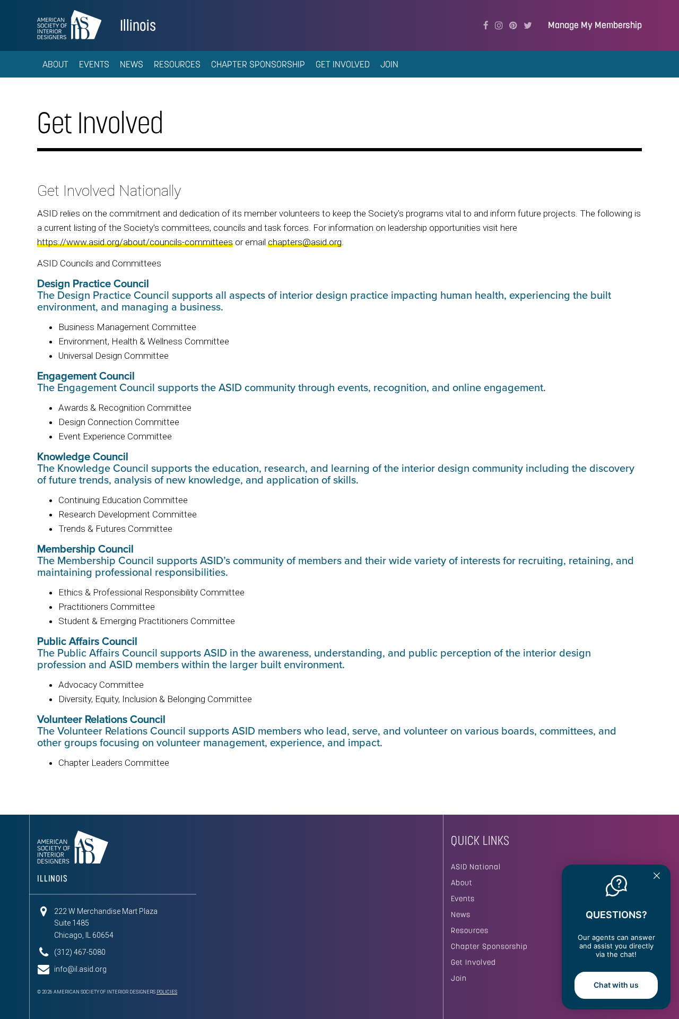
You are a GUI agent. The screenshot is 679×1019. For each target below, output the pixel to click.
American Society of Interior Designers (69, 24)
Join (389, 64)
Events (463, 898)
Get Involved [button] (343, 64)
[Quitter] (656, 876)
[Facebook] (486, 25)
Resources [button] (177, 64)
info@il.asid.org (80, 969)
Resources (470, 930)
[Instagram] (499, 25)
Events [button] (94, 64)
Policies (166, 992)
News (131, 64)
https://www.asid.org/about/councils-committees (135, 242)
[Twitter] (528, 25)
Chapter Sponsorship (258, 64)
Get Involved (473, 962)
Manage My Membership (595, 25)
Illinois (138, 25)
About (462, 882)
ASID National (476, 866)
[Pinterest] (513, 25)
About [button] (55, 64)
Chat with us (616, 984)
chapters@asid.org (305, 242)
